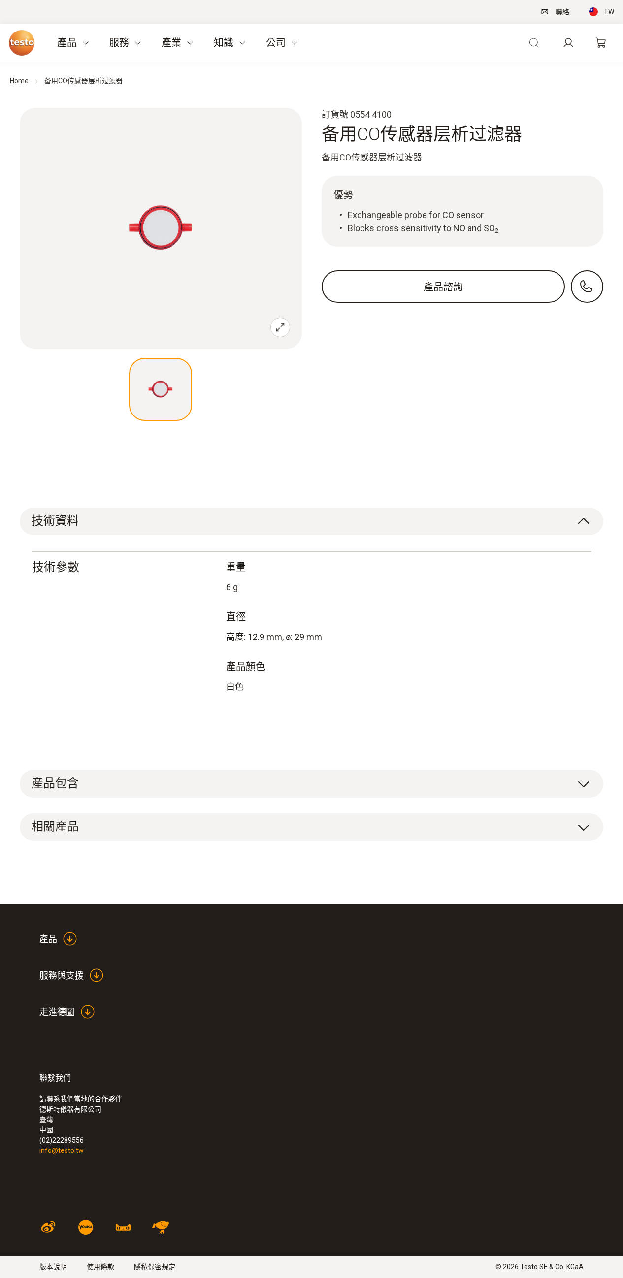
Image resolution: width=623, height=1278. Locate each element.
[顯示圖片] (160, 389)
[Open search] (534, 43)
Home (19, 81)
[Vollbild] (280, 327)
